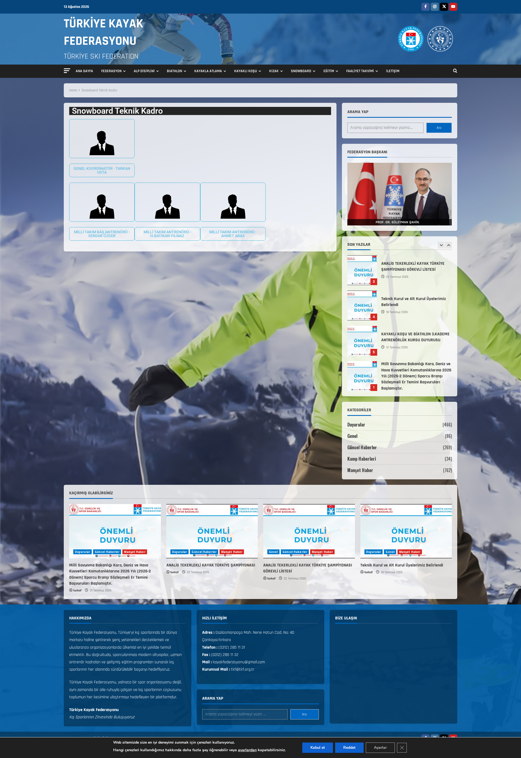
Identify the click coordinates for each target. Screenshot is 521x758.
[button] (67, 70)
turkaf (77, 590)
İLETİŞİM (392, 71)
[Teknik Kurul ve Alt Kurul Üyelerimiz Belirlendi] (406, 531)
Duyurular (356, 424)
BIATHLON (174, 71)
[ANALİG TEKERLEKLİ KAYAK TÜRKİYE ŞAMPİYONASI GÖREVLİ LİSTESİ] (309, 531)
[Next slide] (448, 245)
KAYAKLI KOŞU (245, 71)
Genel (352, 436)
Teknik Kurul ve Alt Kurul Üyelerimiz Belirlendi (362, 300)
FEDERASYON (111, 71)
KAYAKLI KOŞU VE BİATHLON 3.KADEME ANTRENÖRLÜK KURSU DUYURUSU (362, 335)
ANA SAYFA (84, 71)
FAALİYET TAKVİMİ (360, 71)
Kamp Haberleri (361, 459)
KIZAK (274, 71)
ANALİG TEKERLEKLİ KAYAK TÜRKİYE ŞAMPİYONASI (210, 565)
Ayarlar (380, 747)
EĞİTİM (328, 71)
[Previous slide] (441, 245)
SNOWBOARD (301, 71)
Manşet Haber (360, 470)
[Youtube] (453, 7)
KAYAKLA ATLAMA (208, 71)
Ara (439, 128)
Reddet (349, 747)
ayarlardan (247, 750)
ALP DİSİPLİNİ (144, 71)
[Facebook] (425, 7)
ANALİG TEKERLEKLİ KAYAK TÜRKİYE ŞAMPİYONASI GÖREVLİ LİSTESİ (362, 265)
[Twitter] (444, 7)
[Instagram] (435, 7)
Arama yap (357, 112)
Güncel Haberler (362, 447)
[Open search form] (455, 71)
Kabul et (317, 747)
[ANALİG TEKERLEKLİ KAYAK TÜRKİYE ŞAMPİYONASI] (212, 531)
